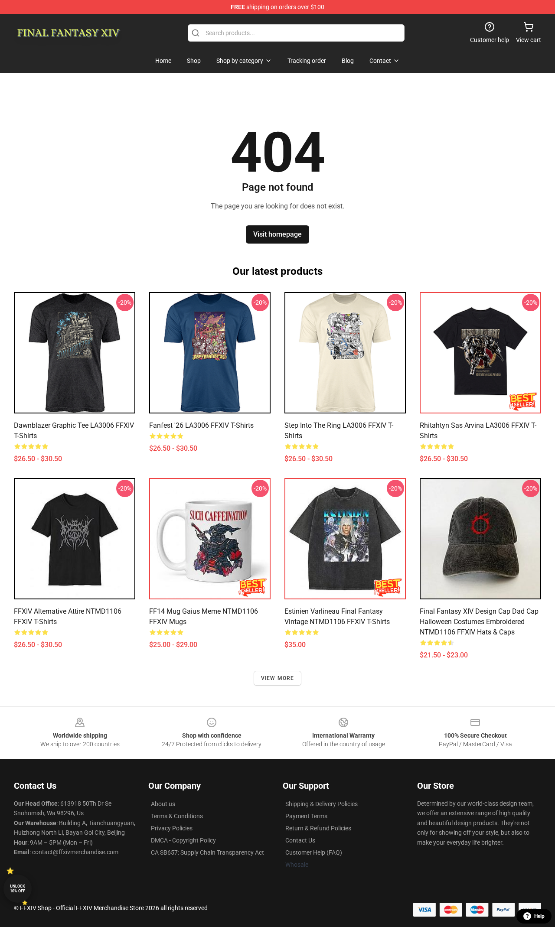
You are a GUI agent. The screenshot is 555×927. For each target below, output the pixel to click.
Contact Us (300, 840)
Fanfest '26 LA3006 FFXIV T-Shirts (201, 425)
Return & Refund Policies (318, 828)
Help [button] (539, 916)
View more (277, 678)
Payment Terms (306, 816)
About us (163, 803)
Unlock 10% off (17, 888)
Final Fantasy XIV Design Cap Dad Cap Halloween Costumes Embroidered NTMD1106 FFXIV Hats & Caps (479, 621)
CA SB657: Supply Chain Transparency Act (207, 852)
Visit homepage (277, 234)
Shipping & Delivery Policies (321, 803)
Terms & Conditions (177, 816)
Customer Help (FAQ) (313, 852)
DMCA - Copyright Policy (183, 840)
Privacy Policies (172, 828)
